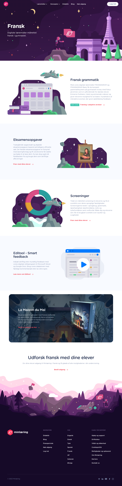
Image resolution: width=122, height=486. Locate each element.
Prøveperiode (48, 443)
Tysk (69, 443)
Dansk (69, 439)
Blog (72, 4)
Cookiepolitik (97, 447)
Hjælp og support (98, 435)
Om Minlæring (97, 455)
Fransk (69, 451)
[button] (42, 4)
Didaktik (65, 4)
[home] (6, 4)
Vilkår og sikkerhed (99, 443)
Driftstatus (95, 439)
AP (68, 455)
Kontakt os (96, 463)
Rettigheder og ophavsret (101, 451)
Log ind (113, 4)
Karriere (95, 459)
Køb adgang (81, 4)
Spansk (70, 447)
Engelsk (70, 435)
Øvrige (69, 463)
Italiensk (70, 459)
